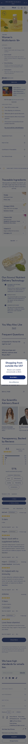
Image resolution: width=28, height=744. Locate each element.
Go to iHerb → (14, 377)
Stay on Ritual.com (14, 382)
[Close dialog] (26, 360)
